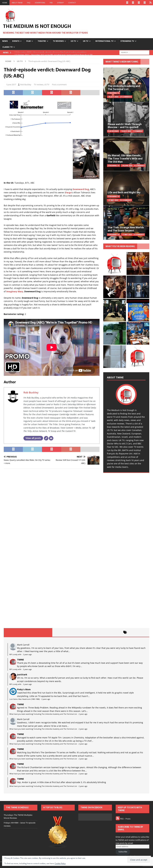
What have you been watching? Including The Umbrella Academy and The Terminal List (43, 714)
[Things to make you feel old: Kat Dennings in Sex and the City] (138, 263)
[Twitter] (133, 2)
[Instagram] (138, 2)
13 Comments (125, 200)
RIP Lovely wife (15, 654)
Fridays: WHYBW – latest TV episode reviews (19, 824)
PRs (51, 2)
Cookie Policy (60, 863)
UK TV (85, 41)
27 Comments (125, 97)
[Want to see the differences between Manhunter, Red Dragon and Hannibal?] (114, 356)
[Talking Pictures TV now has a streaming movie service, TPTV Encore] (138, 310)
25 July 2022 (113, 97)
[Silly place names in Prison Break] (114, 333)
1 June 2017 (11, 84)
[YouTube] (144, 2)
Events (15, 41)
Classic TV (7, 47)
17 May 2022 (127, 235)
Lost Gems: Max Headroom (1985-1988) (24, 699)
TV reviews (58, 41)
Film (28, 41)
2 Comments (139, 235)
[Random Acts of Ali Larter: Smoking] (114, 263)
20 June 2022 (127, 166)
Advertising (40, 2)
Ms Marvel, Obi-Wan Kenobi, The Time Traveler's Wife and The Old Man (125, 158)
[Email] (51, 438)
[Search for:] (134, 52)
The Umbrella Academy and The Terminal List (124, 87)
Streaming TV (127, 41)
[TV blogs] (58, 832)
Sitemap (60, 2)
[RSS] (150, 2)
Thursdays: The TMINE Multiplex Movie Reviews (18, 816)
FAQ (28, 2)
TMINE (20, 659)
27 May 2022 (113, 200)
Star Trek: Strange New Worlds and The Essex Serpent (126, 228)
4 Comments (139, 166)
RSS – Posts (125, 818)
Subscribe (122, 851)
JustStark (22, 674)
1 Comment (138, 131)
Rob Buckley (25, 84)
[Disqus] (52, 509)
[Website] (46, 438)
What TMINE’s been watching (121, 61)
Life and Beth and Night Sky (124, 192)
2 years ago (27, 654)
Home (4, 2)
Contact (72, 2)
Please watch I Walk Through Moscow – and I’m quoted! (125, 125)
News (5, 41)
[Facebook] (127, 2)
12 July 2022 (126, 131)
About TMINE (17, 2)
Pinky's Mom (24, 689)
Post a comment (59, 84)
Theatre (42, 41)
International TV (104, 41)
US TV (73, 41)
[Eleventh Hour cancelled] (138, 356)
